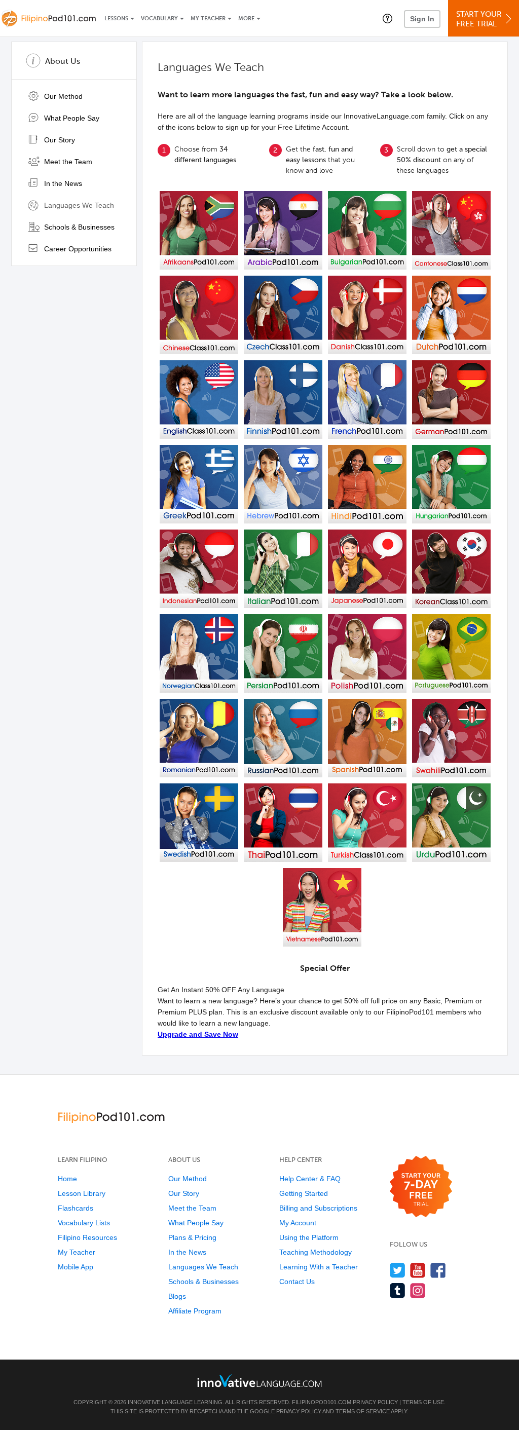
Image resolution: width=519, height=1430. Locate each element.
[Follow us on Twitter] (397, 1270)
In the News (62, 183)
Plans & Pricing (192, 1237)
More (246, 18)
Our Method (62, 96)
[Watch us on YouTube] (418, 1270)
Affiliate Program (194, 1311)
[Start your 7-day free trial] (421, 1187)
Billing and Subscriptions (318, 1208)
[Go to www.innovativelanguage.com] (259, 1380)
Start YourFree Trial (479, 19)
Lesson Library (81, 1193)
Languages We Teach (78, 205)
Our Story (58, 140)
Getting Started (303, 1193)
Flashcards (75, 1208)
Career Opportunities (77, 249)
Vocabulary (159, 18)
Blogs (177, 1296)
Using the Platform (309, 1237)
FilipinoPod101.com (321, 1402)
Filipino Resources (87, 1237)
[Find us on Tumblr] (397, 1290)
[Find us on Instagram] (418, 1290)
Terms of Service (363, 1411)
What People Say (70, 118)
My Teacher (208, 18)
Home (67, 1179)
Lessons (116, 18)
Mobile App (75, 1267)
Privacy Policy (375, 1402)
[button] (387, 18)
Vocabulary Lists (84, 1223)
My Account (297, 1223)
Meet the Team (67, 162)
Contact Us (297, 1281)
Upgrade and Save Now (198, 1034)
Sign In (422, 19)
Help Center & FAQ (310, 1179)
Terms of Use (423, 1402)
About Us (62, 61)
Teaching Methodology (315, 1252)
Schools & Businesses (78, 227)
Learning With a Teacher (318, 1267)
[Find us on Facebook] (438, 1270)
